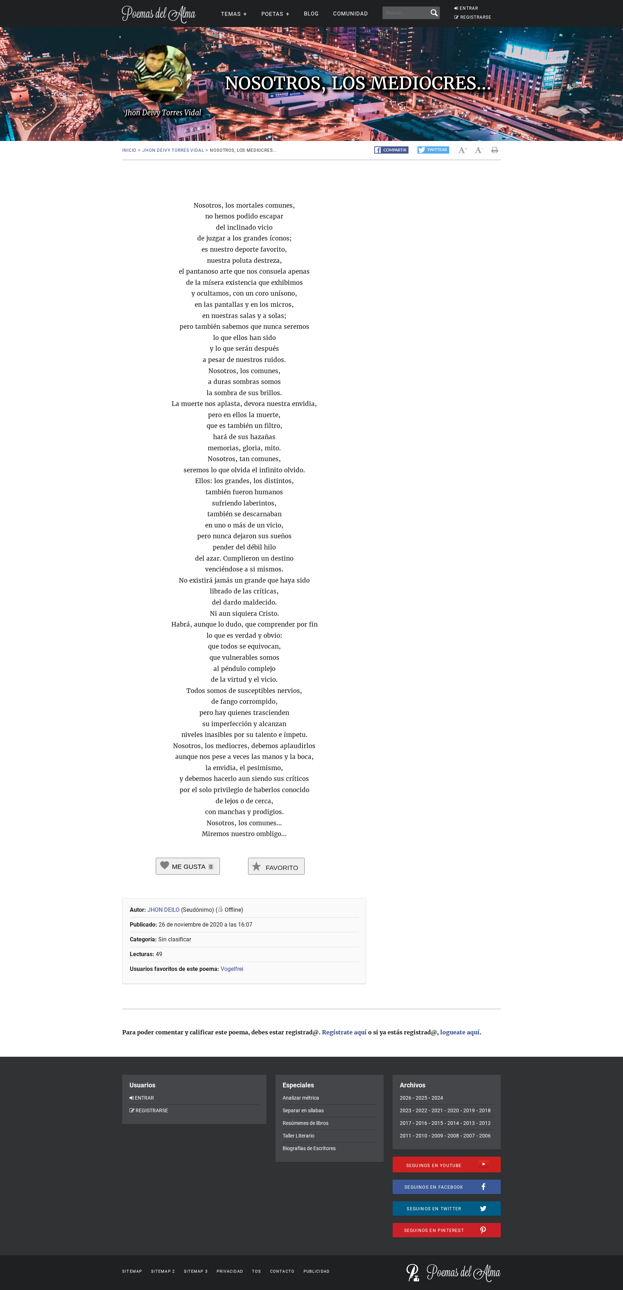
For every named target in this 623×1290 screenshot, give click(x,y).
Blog (311, 13)
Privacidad (230, 1271)
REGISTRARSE (475, 17)
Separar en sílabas (303, 1110)
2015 (437, 1123)
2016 (421, 1123)
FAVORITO (281, 867)
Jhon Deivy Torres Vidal (173, 150)
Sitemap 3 (196, 1271)
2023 (405, 1110)
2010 (421, 1135)
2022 (421, 1110)
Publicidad (317, 1271)
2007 (469, 1135)
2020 (453, 1110)
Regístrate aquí (344, 1032)
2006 (485, 1135)
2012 (485, 1123)
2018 (485, 1110)
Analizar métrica (301, 1097)
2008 (453, 1135)
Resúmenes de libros (305, 1123)
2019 (469, 1110)
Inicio (129, 150)
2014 (453, 1123)
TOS (256, 1271)
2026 (405, 1097)
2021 (437, 1110)
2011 (405, 1135)
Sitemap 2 (163, 1271)
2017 (405, 1123)
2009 (437, 1135)
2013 (469, 1123)
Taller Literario (298, 1135)
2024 (437, 1097)
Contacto (282, 1271)
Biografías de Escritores (309, 1148)
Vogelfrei (232, 969)
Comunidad (350, 13)
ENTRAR (469, 8)
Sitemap (132, 1271)
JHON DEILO (163, 909)
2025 (421, 1097)
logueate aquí (460, 1032)
